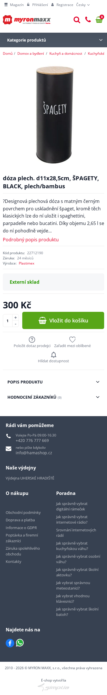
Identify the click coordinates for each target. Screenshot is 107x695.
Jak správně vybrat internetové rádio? (72, 519)
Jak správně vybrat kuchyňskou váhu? (72, 546)
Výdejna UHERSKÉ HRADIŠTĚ (30, 478)
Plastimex (26, 263)
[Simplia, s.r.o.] (53, 687)
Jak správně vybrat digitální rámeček (72, 506)
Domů (8, 53)
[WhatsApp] (20, 643)
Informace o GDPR (21, 527)
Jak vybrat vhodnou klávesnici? (73, 598)
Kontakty (13, 561)
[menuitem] (14, 5)
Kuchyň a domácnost (65, 53)
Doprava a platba (20, 519)
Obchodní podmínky (23, 512)
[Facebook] (10, 643)
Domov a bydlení (30, 53)
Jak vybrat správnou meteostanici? (73, 585)
